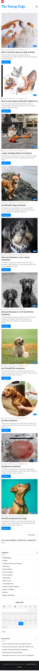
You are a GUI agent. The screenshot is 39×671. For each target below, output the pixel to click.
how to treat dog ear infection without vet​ (19, 101)
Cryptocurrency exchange (12, 563)
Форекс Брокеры (8, 595)
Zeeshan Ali (5, 50)
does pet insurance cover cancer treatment (18, 655)
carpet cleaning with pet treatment (16, 153)
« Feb (3, 631)
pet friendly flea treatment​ (13, 368)
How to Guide (7, 575)
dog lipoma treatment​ (11, 466)
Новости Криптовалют (11, 587)
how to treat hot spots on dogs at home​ (18, 52)
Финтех (5, 592)
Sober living (7, 581)
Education (6, 566)
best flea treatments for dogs (13, 518)
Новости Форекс (9, 589)
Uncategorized (8, 584)
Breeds (5, 561)
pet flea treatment (9, 420)
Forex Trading (8, 572)
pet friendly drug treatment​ (13, 205)
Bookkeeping (7, 558)
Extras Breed (7, 569)
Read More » (6, 62)
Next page (31, 534)
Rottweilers (7, 578)
